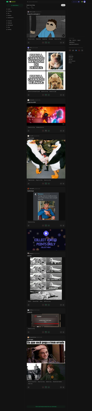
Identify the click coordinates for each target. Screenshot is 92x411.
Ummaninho (32, 100)
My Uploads (10, 25)
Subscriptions (10, 17)
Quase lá (29, 312)
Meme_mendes (32, 11)
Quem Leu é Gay (48, 180)
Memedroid (72, 42)
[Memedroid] (7, 1)
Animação (51, 39)
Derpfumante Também (58, 381)
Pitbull (29, 50)
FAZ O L (74, 40)
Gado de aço (30, 191)
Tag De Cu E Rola (39, 180)
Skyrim (30, 301)
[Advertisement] (77, 20)
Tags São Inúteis (31, 180)
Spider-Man (45, 39)
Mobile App (71, 56)
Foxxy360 (31, 135)
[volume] (63, 35)
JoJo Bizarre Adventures (74, 44)
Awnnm (29, 255)
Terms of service (72, 61)
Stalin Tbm (31, 383)
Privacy (70, 62)
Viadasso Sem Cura (40, 127)
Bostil (79, 40)
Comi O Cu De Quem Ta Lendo (34, 91)
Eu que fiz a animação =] (33, 14)
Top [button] (9, 13)
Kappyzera (32, 253)
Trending (10, 11)
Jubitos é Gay (49, 381)
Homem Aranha (31, 39)
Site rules (70, 59)
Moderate (10, 23)
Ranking (9, 29)
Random (9, 15)
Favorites (10, 20)
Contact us (71, 57)
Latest (9, 9)
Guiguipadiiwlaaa (33, 337)
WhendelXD (32, 188)
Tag (70, 40)
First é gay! (30, 339)
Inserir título (30, 138)
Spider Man (39, 39)
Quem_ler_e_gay (53, 91)
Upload (15, 5)
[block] (63, 43)
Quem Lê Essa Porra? (32, 381)
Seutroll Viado (35, 301)
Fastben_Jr (31, 309)
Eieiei (41, 301)
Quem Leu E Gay (58, 39)
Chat (9, 27)
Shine (31, 47)
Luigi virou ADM (31, 102)
